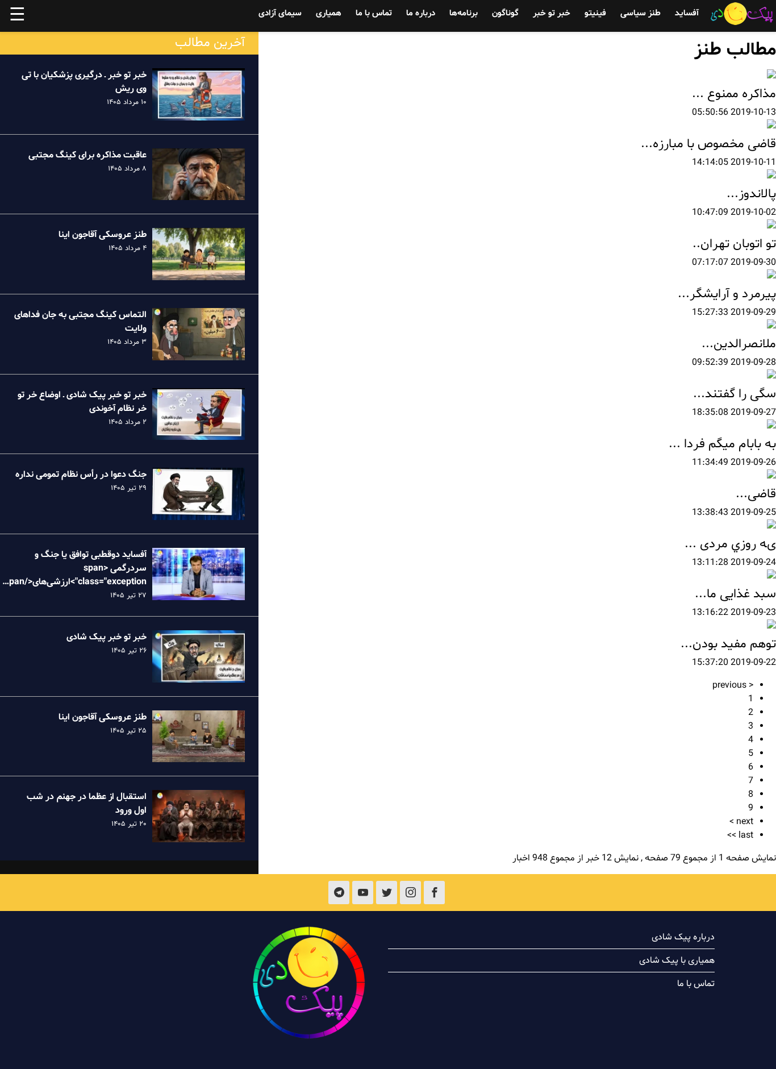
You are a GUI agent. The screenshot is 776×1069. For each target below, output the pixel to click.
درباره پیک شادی (683, 937)
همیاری (328, 13)
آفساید (687, 13)
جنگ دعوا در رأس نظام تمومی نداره (81, 474)
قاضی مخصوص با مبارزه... (708, 144)
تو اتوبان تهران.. (734, 244)
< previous (732, 685)
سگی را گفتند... (734, 394)
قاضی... (756, 494)
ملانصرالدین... (739, 344)
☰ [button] (17, 15)
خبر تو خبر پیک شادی (106, 637)
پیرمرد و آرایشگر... (727, 294)
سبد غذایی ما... (735, 594)
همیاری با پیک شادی (677, 960)
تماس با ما (374, 13)
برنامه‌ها (463, 13)
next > (741, 822)
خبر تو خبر (551, 13)
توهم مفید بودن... (728, 644)
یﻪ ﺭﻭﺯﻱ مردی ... (730, 544)
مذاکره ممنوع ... (734, 94)
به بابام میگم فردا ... (722, 444)
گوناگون (505, 13)
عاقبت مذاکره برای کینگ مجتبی (87, 155)
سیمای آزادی (280, 13)
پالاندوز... (751, 194)
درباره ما (420, 13)
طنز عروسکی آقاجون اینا (103, 234)
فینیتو (595, 13)
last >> (740, 835)
